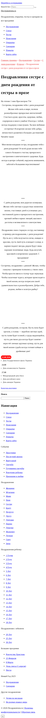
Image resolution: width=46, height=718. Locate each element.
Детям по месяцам (14, 698)
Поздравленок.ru (8, 11)
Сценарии (10, 46)
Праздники (11, 453)
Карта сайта (11, 54)
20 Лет (9, 634)
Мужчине (10, 492)
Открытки (10, 42)
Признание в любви (14, 476)
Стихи (8, 31)
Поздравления (12, 26)
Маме (8, 496)
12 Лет (9, 599)
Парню (9, 524)
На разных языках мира (16, 702)
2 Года (9, 559)
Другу (9, 516)
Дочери (9, 535)
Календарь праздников (9, 388)
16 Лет (9, 614)
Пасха (8, 670)
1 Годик (9, 555)
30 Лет (9, 642)
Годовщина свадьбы (15, 468)
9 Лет (8, 587)
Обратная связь (28, 712)
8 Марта (9, 662)
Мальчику (10, 532)
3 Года (9, 563)
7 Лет (8, 579)
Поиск (4, 394)
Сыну (8, 539)
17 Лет (9, 618)
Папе (8, 500)
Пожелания (11, 38)
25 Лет (9, 638)
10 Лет (9, 591)
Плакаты (9, 50)
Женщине (10, 488)
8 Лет (8, 583)
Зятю (8, 543)
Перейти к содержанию (11, 3)
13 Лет (9, 603)
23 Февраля (11, 658)
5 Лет (8, 571)
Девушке (10, 520)
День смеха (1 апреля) (16, 666)
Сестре (9, 504)
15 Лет (9, 610)
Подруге (10, 512)
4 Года (9, 567)
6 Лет (8, 575)
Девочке (9, 528)
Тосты (8, 34)
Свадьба (9, 464)
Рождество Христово (15, 654)
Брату (8, 508)
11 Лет (9, 595)
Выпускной (11, 460)
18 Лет (9, 622)
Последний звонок (14, 456)
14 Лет (9, 607)
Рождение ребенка (14, 472)
